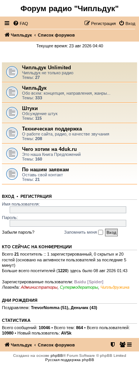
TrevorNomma (45, 307)
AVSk (66, 333)
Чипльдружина (114, 287)
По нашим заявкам (45, 169)
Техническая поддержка (52, 129)
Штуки (30, 108)
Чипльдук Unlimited (46, 67)
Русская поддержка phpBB (69, 360)
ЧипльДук (69, 56)
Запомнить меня (81, 232)
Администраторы (39, 287)
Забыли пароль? (18, 232)
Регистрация (36, 196)
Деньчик (79, 307)
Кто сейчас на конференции (37, 246)
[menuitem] (20, 23)
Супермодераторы (79, 287)
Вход (8, 196)
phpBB (57, 355)
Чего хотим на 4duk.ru (49, 149)
